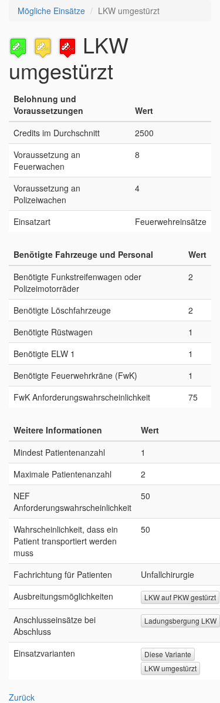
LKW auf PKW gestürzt (180, 597)
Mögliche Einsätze (51, 10)
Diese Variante (167, 654)
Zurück (22, 697)
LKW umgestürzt (170, 668)
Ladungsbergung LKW (180, 620)
